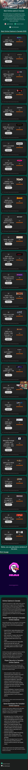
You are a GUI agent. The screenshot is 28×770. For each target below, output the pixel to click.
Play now (8, 44)
